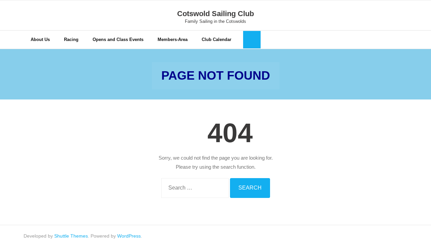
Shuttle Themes (71, 236)
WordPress (129, 236)
